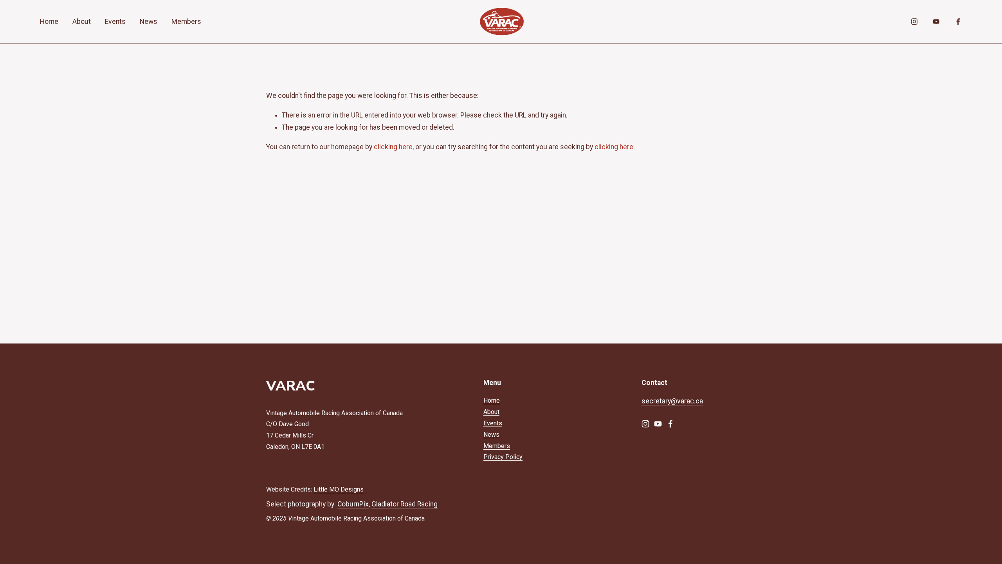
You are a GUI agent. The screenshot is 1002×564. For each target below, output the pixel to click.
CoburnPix (353, 504)
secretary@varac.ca (672, 401)
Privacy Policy (503, 457)
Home (49, 21)
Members (186, 21)
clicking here (393, 147)
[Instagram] (914, 21)
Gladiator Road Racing (404, 504)
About (81, 21)
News (148, 21)
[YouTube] (936, 21)
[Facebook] (958, 21)
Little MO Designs (339, 489)
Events (115, 21)
